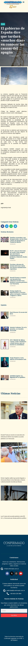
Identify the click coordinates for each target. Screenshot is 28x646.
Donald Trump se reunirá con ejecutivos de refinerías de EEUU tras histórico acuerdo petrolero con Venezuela (18, 281)
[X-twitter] (12, 573)
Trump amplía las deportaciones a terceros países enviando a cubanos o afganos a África (18, 293)
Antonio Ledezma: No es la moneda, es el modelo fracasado (18, 329)
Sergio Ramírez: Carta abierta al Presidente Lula (18, 358)
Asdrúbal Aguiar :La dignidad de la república (17, 376)
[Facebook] (7, 573)
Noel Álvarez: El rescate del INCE (18, 313)
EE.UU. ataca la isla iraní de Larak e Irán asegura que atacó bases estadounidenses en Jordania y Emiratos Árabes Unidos (18, 254)
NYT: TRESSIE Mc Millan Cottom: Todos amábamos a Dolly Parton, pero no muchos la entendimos (18, 342)
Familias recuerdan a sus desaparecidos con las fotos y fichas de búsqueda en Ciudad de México (18, 240)
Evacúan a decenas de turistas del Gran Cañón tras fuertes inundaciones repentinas (18, 267)
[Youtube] (21, 573)
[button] (23, 2)
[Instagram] (16, 573)
